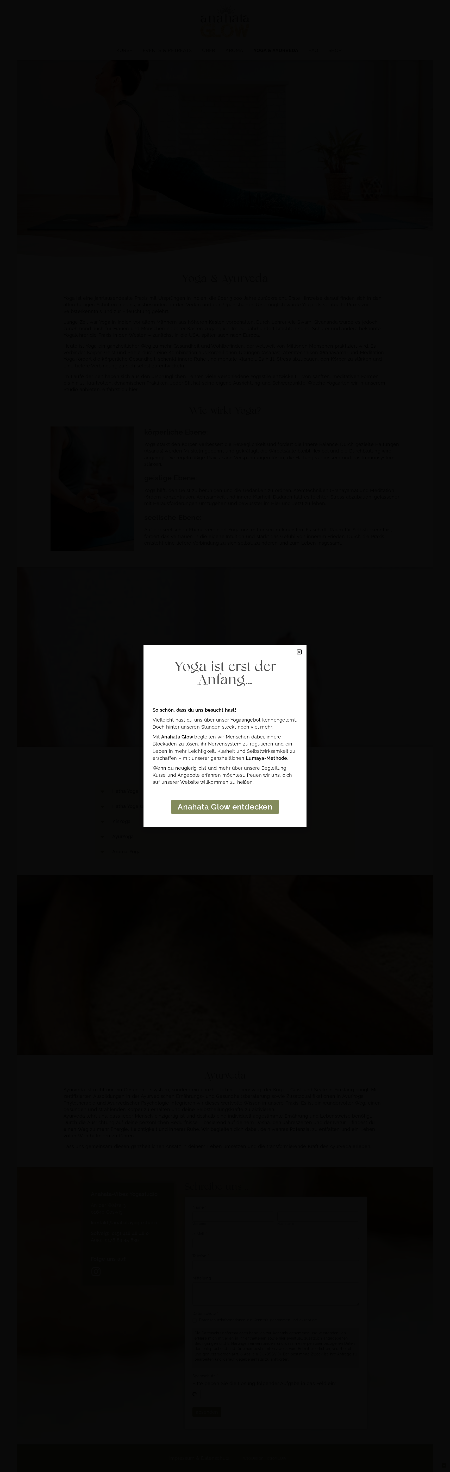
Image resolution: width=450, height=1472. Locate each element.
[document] (225, 736)
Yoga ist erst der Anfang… (225, 674)
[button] (299, 652)
